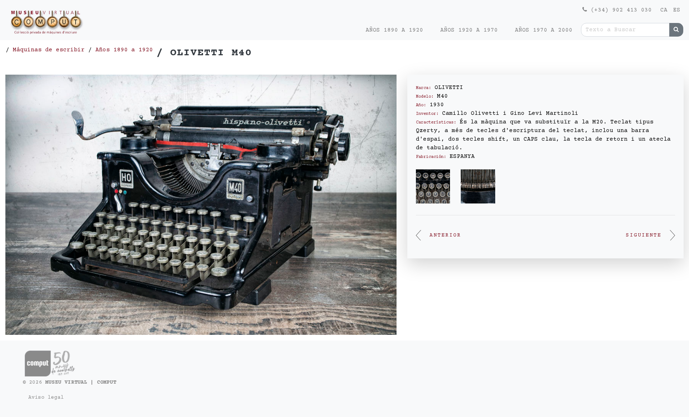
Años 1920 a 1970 (469, 30)
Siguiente (643, 235)
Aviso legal (46, 397)
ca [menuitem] (663, 10)
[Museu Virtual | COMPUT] (45, 24)
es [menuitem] (676, 10)
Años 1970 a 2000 (543, 30)
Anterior (445, 235)
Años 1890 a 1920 (394, 30)
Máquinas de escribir (49, 50)
